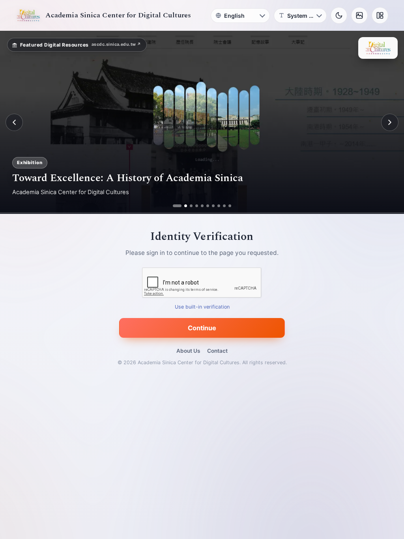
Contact (217, 351)
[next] (389, 122)
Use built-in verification (202, 307)
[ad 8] (218, 205)
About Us (188, 351)
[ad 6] (207, 205)
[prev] (14, 122)
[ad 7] (213, 205)
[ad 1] (174, 205)
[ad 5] (202, 205)
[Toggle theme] (339, 15)
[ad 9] (224, 205)
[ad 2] (179, 205)
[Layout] (380, 15)
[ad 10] (229, 205)
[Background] (359, 15)
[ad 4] (196, 205)
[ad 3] (188, 205)
